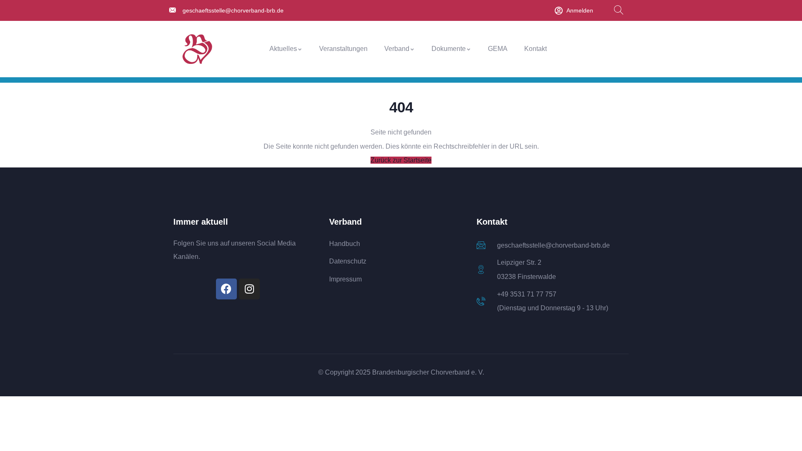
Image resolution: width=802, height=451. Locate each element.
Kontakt (535, 48)
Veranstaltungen (343, 48)
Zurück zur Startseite (401, 160)
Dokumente (448, 48)
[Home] (197, 49)
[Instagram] (249, 289)
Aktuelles (283, 48)
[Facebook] (226, 289)
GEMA (498, 48)
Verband (396, 48)
